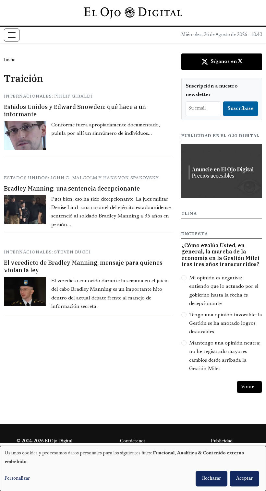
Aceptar (244, 478)
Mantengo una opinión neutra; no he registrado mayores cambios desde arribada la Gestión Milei (224, 356)
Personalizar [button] (17, 478)
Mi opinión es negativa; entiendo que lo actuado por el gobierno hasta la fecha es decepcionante (224, 290)
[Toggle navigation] (11, 35)
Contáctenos (133, 441)
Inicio (10, 60)
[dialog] (133, 468)
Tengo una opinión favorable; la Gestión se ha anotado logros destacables (225, 323)
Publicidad (222, 441)
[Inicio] (132, 12)
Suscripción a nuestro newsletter (212, 90)
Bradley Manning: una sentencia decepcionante (72, 188)
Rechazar (211, 478)
